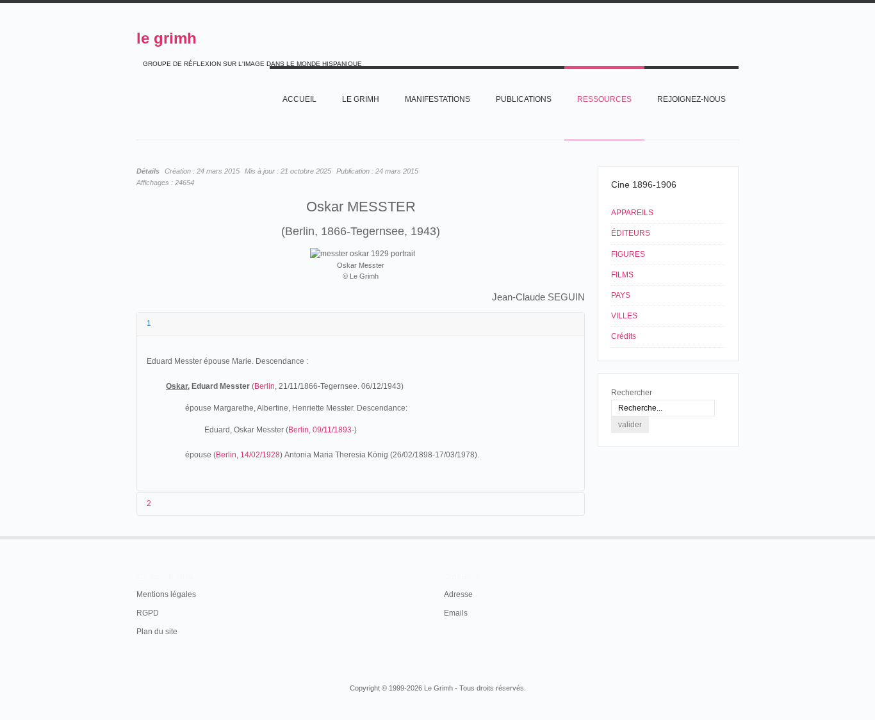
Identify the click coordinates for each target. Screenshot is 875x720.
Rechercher (631, 392)
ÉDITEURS (630, 233)
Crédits (623, 336)
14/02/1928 (260, 454)
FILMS (622, 274)
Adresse (458, 594)
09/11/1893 (332, 429)
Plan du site (156, 631)
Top (737, 536)
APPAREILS (632, 212)
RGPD (147, 613)
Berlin (264, 386)
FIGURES (628, 254)
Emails (456, 613)
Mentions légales (166, 594)
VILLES (624, 315)
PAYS (620, 295)
